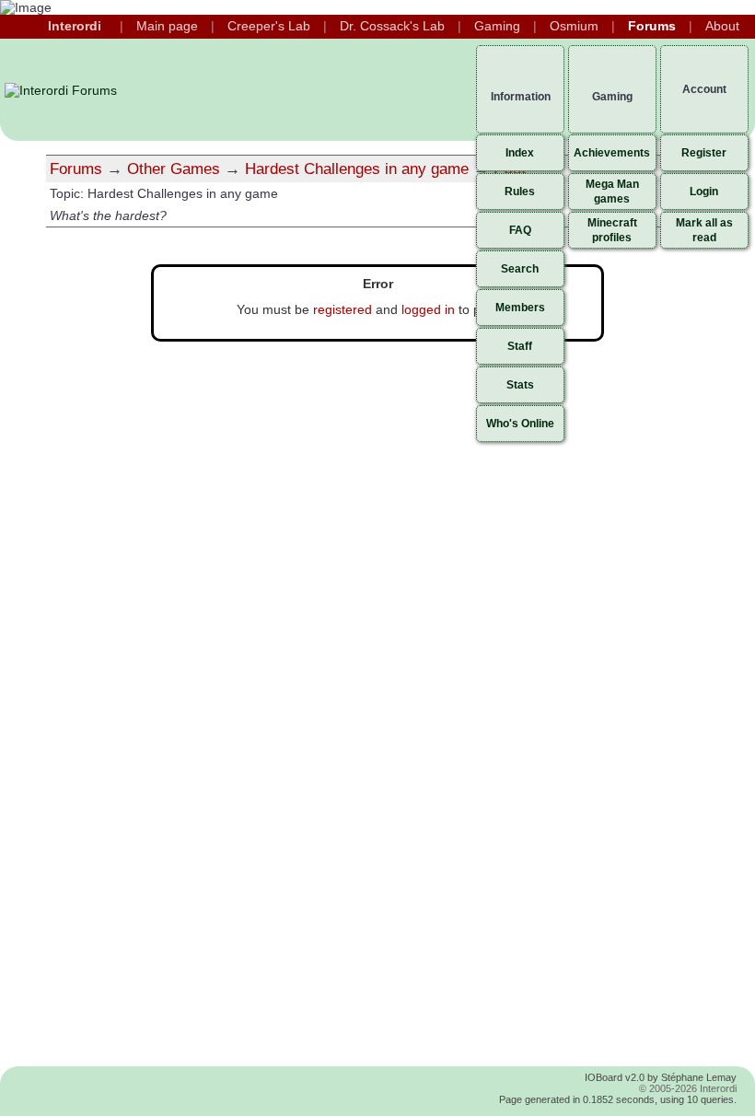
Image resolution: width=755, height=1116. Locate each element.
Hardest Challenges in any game (357, 168)
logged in (428, 309)
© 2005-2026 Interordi (688, 1088)
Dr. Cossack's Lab (392, 26)
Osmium (574, 26)
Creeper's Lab (268, 26)
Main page (167, 26)
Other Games (173, 168)
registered (342, 309)
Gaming (497, 26)
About (722, 26)
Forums (652, 26)
